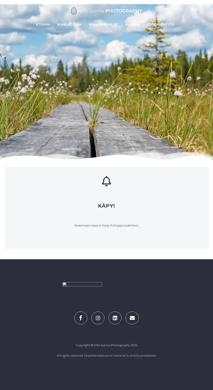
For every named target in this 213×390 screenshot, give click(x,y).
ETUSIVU (43, 24)
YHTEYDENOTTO (161, 24)
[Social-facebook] (80, 318)
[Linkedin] (115, 318)
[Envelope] (132, 318)
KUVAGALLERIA (69, 24)
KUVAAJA (132, 24)
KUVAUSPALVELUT (103, 24)
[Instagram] (98, 318)
